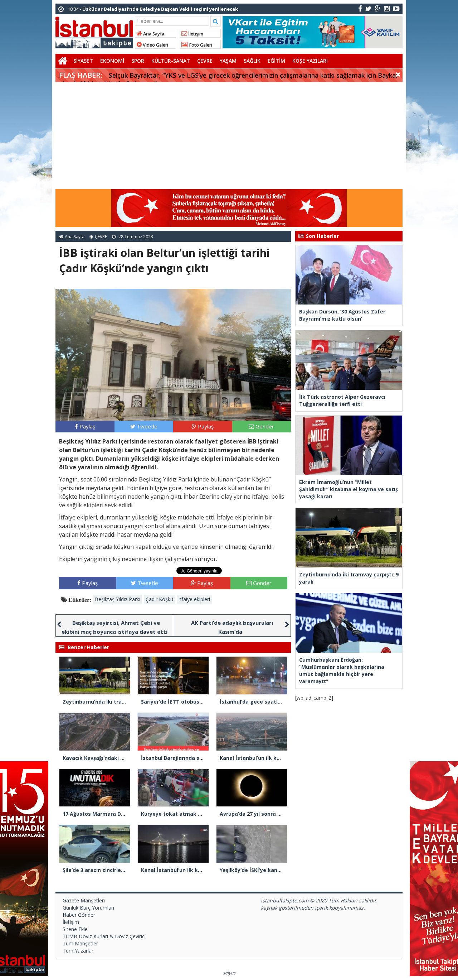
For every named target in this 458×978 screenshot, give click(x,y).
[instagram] (387, 8)
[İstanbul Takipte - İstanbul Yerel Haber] (94, 31)
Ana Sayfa (153, 34)
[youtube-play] (396, 8)
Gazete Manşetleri (84, 900)
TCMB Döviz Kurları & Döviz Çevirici (104, 936)
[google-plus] (378, 8)
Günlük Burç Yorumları (88, 907)
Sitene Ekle (75, 929)
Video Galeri (155, 45)
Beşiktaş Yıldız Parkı (117, 599)
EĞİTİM (276, 60)
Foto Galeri (200, 45)
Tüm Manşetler (80, 943)
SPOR (137, 60)
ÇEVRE (205, 60)
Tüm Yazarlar (78, 950)
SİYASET (83, 60)
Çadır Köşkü (159, 599)
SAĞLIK (252, 60)
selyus (229, 973)
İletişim (195, 34)
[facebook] (360, 8)
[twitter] (368, 8)
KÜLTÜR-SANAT (170, 60)
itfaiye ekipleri (194, 599)
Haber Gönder (79, 914)
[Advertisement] (229, 136)
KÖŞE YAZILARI (310, 60)
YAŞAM (228, 60)
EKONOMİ (112, 60)
